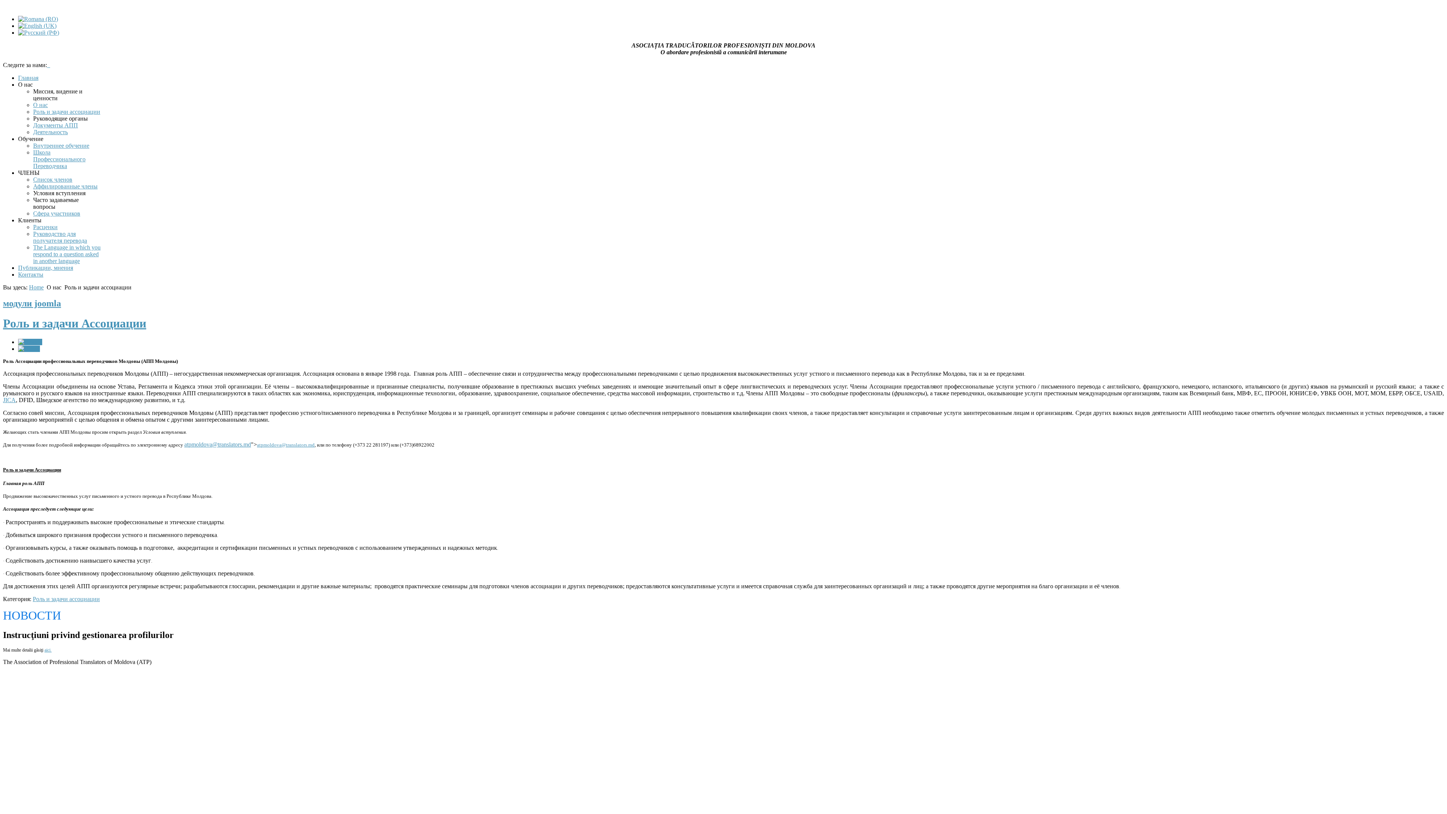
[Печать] (30, 342)
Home (36, 287)
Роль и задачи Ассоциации (74, 323)
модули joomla (32, 303)
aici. (48, 650)
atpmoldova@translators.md (217, 444)
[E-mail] (29, 349)
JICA (9, 400)
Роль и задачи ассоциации (66, 599)
